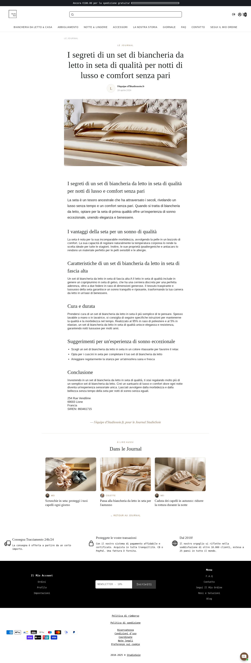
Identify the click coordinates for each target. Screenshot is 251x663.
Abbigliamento (68, 27)
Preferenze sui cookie (125, 644)
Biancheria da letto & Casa (33, 27)
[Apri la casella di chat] (244, 656)
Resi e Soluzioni (209, 593)
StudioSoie (134, 655)
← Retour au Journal (125, 515)
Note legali (125, 640)
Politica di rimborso (125, 615)
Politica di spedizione (125, 622)
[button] (233, 14)
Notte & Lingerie (96, 27)
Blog (209, 598)
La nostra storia (145, 27)
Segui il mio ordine (224, 27)
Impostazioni (42, 593)
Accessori (120, 27)
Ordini (42, 581)
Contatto (198, 27)
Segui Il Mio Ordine (209, 587)
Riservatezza (125, 630)
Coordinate (125, 637)
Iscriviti (144, 584)
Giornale (169, 27)
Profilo (42, 587)
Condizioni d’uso (125, 633)
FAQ (183, 27)
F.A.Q (209, 576)
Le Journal (71, 38)
